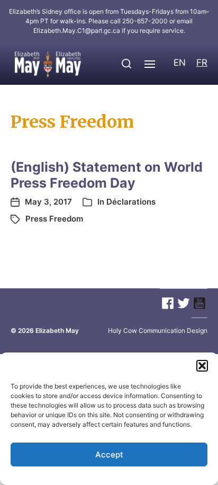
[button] (202, 365)
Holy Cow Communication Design (157, 330)
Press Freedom (54, 219)
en (180, 62)
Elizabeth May (57, 330)
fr (201, 62)
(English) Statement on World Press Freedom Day (107, 175)
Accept (109, 454)
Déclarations (131, 202)
